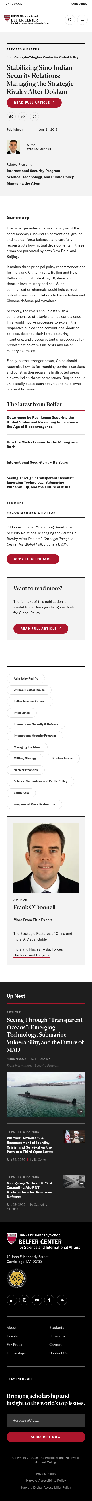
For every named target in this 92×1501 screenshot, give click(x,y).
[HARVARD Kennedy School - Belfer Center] (26, 20)
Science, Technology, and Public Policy (40, 177)
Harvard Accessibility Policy (46, 1481)
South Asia (21, 793)
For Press (14, 1344)
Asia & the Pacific (26, 678)
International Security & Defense (36, 724)
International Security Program (33, 170)
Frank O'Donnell (39, 149)
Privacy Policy (46, 1474)
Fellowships (16, 1353)
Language (14, 3)
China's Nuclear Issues (29, 690)
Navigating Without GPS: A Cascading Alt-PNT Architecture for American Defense (30, 1190)
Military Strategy (25, 758)
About (12, 1327)
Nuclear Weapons (26, 770)
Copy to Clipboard (33, 559)
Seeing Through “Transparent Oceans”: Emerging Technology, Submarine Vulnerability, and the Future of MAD (40, 482)
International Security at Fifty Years (37, 462)
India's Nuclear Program (30, 701)
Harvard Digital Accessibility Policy (46, 1487)
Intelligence (22, 712)
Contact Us (58, 1353)
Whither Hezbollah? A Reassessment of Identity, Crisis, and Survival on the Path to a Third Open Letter (30, 1145)
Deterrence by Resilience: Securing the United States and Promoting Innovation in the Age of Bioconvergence (43, 422)
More (82, 20)
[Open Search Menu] (70, 20)
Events (12, 1336)
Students (56, 1327)
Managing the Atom (23, 183)
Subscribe (79, 3)
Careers (55, 1344)
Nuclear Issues (62, 758)
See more (15, 502)
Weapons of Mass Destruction (34, 804)
